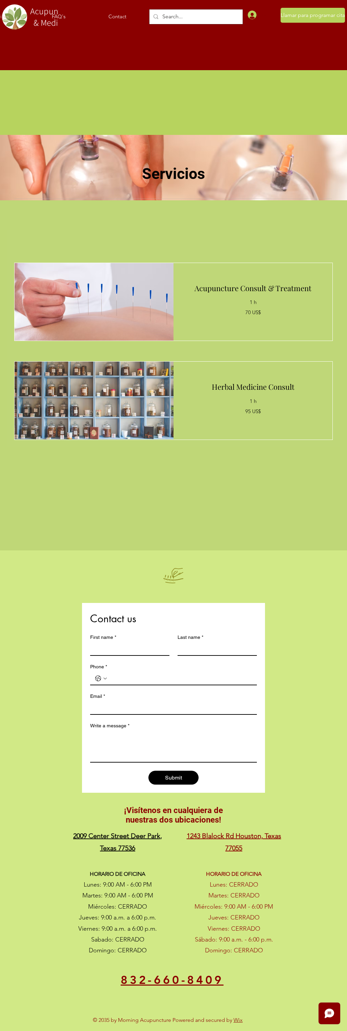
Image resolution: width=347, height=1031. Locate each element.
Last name (190, 637)
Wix (238, 1020)
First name (103, 637)
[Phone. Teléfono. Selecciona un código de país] (101, 678)
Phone (98, 666)
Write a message (109, 725)
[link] (253, 288)
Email (97, 696)
